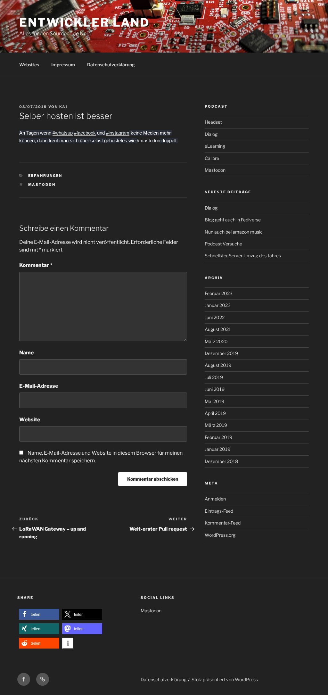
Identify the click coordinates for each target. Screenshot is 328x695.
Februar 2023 (219, 293)
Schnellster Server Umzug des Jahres (243, 255)
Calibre (212, 158)
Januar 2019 (217, 449)
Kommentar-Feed (223, 522)
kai (63, 106)
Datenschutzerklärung (111, 64)
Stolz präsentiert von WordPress (225, 679)
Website (29, 420)
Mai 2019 (214, 401)
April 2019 (215, 413)
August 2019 (218, 365)
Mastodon (42, 184)
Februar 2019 (218, 437)
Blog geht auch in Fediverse (233, 219)
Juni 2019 (215, 389)
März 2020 (216, 341)
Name (26, 353)
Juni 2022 (215, 317)
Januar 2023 (218, 305)
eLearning (215, 146)
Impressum (63, 64)
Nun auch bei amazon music (234, 232)
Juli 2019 (214, 377)
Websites (29, 64)
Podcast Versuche (223, 243)
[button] (39, 614)
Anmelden (215, 498)
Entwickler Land (84, 22)
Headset (213, 122)
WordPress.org (220, 535)
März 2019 (216, 425)
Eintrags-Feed (219, 511)
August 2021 (218, 329)
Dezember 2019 (221, 353)
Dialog (211, 134)
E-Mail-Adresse (38, 386)
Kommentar (36, 265)
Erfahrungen (45, 175)
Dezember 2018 (221, 461)
